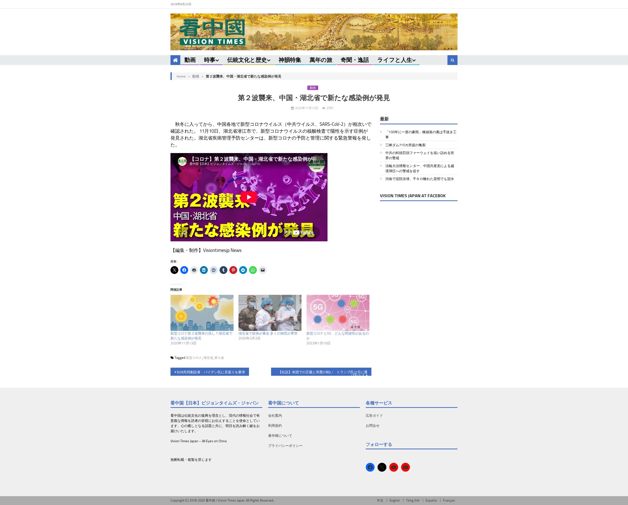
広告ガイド (374, 415)
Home (181, 76)
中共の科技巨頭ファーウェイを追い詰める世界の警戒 (419, 155)
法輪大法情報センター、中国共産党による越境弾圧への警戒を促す (419, 168)
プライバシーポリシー (285, 445)
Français (449, 500)
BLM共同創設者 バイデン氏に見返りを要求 (211, 372)
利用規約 (275, 425)
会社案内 (275, 415)
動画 (190, 59)
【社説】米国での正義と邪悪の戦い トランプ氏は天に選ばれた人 (322, 372)
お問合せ (372, 425)
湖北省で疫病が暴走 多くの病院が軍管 (268, 333)
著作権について (280, 435)
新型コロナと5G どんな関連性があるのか (337, 336)
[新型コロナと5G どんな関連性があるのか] (337, 313)
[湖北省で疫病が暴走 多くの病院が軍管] (269, 313)
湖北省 (208, 357)
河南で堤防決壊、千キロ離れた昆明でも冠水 (419, 178)
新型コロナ (194, 357)
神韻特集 (290, 59)
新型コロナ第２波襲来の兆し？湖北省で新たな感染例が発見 (201, 336)
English (395, 500)
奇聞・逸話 (355, 59)
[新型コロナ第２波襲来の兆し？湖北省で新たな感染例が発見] (202, 313)
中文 (380, 500)
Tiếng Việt (412, 500)
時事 (209, 59)
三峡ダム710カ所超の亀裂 (405, 144)
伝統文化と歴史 (247, 59)
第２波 (219, 357)
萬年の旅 (321, 59)
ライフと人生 (394, 59)
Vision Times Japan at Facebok (412, 195)
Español (431, 500)
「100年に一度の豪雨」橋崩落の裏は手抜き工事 (421, 134)
